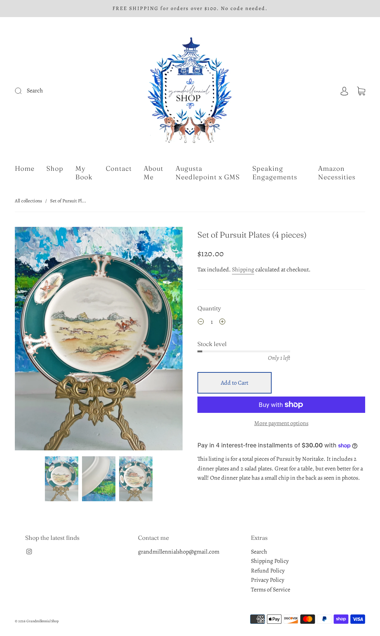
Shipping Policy (270, 561)
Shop (54, 168)
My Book (83, 172)
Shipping (243, 269)
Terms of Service (270, 590)
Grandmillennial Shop (42, 621)
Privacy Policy (267, 580)
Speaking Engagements (274, 172)
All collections (28, 201)
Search (259, 552)
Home (25, 168)
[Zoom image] (98, 340)
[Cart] (361, 91)
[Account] (344, 91)
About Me (153, 172)
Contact (119, 168)
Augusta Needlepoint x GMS (208, 172)
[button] (31, 340)
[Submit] (64, 91)
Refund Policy (268, 571)
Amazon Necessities (337, 172)
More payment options (281, 423)
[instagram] (29, 552)
